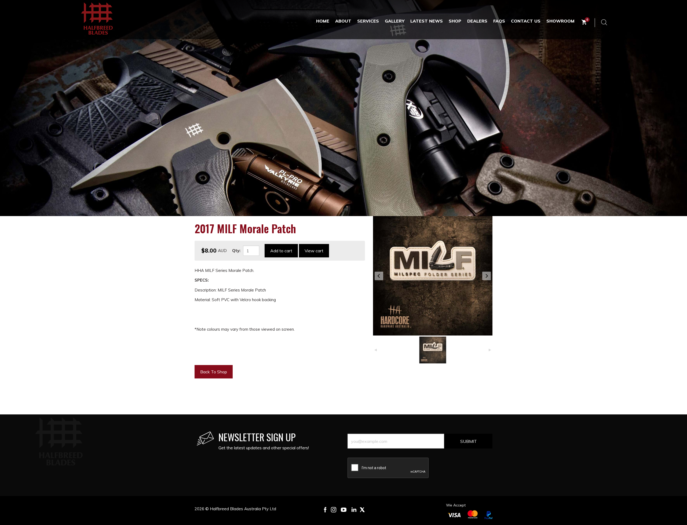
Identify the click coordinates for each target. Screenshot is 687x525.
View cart (314, 250)
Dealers (477, 21)
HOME (322, 21)
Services (368, 21)
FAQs (499, 21)
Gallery (394, 21)
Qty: (236, 250)
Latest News (426, 21)
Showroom (560, 21)
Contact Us (525, 21)
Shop (455, 21)
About (343, 21)
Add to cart (281, 250)
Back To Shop (213, 371)
